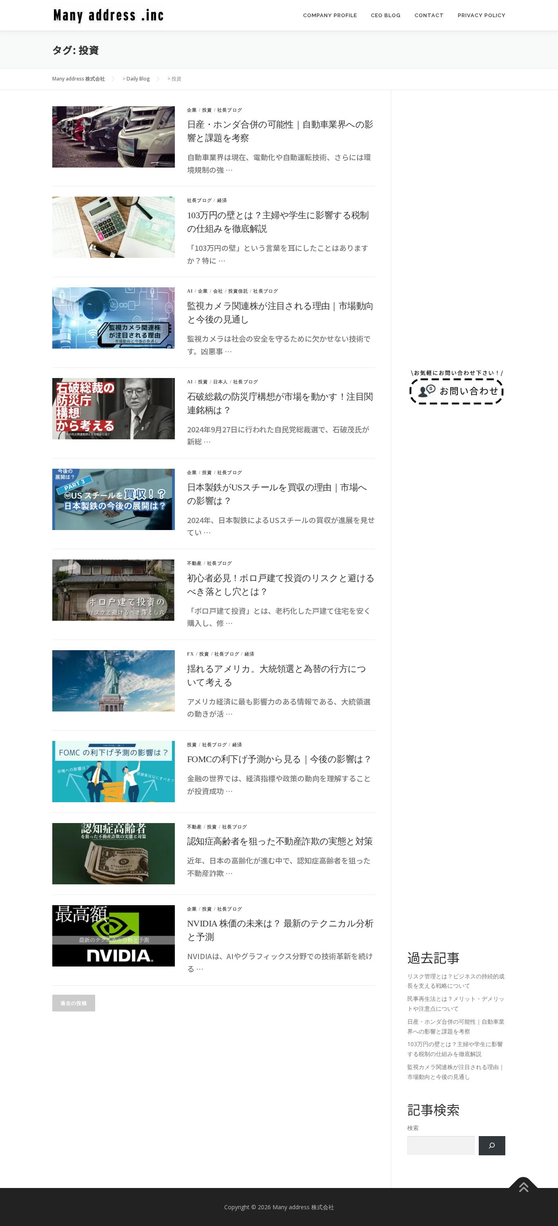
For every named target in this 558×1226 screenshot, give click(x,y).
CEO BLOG (386, 15)
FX (190, 653)
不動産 (194, 563)
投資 (207, 109)
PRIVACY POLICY (482, 15)
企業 (192, 109)
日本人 (220, 381)
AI (190, 291)
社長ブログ (229, 109)
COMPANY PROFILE (330, 15)
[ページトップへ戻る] (523, 1187)
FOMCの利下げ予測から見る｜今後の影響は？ (279, 759)
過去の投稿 (73, 1003)
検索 (413, 1128)
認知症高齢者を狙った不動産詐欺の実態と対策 (280, 841)
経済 (222, 200)
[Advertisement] (456, 228)
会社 (218, 291)
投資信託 (238, 291)
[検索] (492, 1145)
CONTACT (429, 15)
